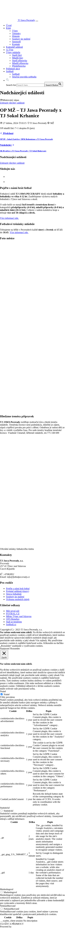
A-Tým (9, 49)
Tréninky (16, 33)
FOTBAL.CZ (13, 613)
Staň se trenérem (14, 621)
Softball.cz (11, 624)
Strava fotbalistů (13, 594)
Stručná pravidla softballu (24, 76)
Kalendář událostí (14, 47)
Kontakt (16, 44)
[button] (7, 80)
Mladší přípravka (20, 63)
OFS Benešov (13, 619)
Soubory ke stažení (21, 39)
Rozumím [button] (15, 648)
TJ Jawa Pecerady (26, 20)
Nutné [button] (3, 691)
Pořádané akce (13, 68)
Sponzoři (16, 41)
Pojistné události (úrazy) (17, 591)
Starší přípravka (19, 60)
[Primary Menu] (37, 21)
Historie (16, 36)
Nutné (7, 694)
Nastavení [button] (5, 648)
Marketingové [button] (6, 889)
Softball (9, 71)
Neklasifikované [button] (8, 906)
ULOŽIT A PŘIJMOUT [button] (12, 924)
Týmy (15, 30)
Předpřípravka (19, 66)
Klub (8, 28)
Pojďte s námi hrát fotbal (17, 588)
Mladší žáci (17, 58)
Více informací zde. (9, 218)
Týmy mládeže (13, 52)
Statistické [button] (5, 807)
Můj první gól (12, 611)
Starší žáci (17, 55)
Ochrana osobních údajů (17, 599)
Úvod (8, 25)
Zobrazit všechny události (12, 103)
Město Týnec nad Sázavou (18, 616)
